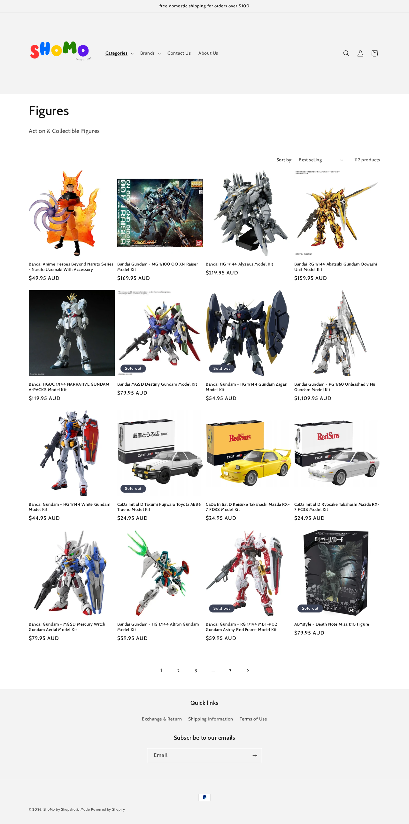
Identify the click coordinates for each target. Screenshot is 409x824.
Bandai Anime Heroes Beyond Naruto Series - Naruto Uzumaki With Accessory (71, 266)
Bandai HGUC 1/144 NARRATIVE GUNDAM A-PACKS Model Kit (69, 386)
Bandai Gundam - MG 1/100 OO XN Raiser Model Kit (157, 266)
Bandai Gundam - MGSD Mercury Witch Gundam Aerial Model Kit (67, 626)
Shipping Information (210, 719)
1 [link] (161, 670)
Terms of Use (253, 719)
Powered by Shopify (108, 809)
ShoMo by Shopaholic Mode (66, 809)
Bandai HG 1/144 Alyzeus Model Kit (239, 263)
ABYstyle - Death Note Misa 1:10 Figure (331, 624)
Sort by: (284, 160)
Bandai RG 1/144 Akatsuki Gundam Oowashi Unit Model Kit (335, 266)
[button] (119, 53)
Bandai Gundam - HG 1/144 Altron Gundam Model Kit (158, 626)
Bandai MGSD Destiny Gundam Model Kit (157, 384)
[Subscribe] (255, 755)
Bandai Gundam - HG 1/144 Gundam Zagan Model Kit (246, 386)
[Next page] (248, 671)
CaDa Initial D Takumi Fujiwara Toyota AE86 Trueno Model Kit (159, 507)
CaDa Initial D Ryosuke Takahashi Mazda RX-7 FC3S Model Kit (336, 507)
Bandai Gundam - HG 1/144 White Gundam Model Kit (69, 507)
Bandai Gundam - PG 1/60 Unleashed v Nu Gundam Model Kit (334, 386)
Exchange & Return (162, 719)
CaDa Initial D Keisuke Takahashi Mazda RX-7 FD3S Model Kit (247, 507)
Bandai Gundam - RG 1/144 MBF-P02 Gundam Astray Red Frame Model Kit (241, 626)
